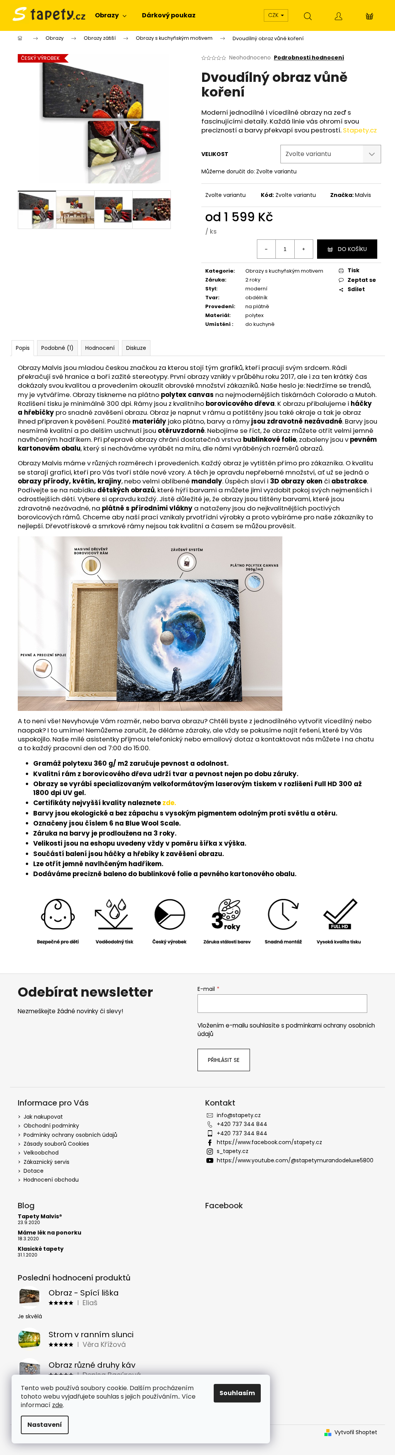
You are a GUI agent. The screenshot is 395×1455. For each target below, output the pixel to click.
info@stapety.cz (239, 1115)
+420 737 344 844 (242, 1124)
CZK (274, 15)
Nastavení (44, 1424)
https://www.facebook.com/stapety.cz (269, 1142)
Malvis (363, 195)
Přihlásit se (224, 1060)
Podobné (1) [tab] (57, 348)
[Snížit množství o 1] (266, 249)
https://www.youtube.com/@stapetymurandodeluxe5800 (295, 1160)
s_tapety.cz (232, 1151)
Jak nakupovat (43, 1117)
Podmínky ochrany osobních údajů (70, 1135)
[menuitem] (110, 15)
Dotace (34, 1171)
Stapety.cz (360, 130)
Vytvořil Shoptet (355, 1432)
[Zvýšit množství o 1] (303, 249)
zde (57, 1405)
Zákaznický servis (46, 1162)
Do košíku (352, 249)
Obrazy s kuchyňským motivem (284, 271)
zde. (169, 802)
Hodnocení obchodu (51, 1180)
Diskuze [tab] (136, 348)
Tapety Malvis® (40, 1216)
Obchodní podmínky (51, 1125)
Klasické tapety (41, 1249)
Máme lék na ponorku (49, 1233)
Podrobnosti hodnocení (309, 57)
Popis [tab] (23, 348)
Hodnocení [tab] (100, 348)
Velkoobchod (41, 1153)
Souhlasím (237, 1393)
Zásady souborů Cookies (56, 1144)
